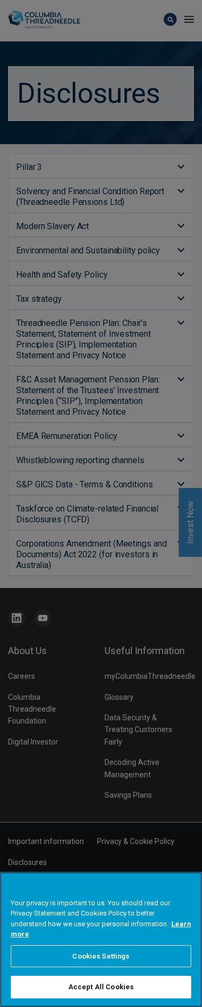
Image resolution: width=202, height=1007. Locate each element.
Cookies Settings (100, 956)
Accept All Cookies (101, 987)
